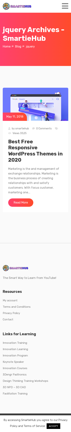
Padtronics (19, 374)
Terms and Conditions (17, 306)
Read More (21, 202)
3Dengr (7, 374)
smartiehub (22, 128)
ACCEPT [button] (53, 426)
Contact (8, 319)
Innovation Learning (15, 349)
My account (10, 300)
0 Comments (44, 128)
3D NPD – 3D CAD (14, 387)
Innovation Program (15, 355)
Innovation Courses (15, 368)
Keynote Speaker (13, 362)
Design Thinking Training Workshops (25, 381)
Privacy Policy (11, 313)
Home (7, 46)
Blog (18, 46)
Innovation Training (15, 342)
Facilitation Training (15, 393)
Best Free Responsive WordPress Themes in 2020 (35, 151)
